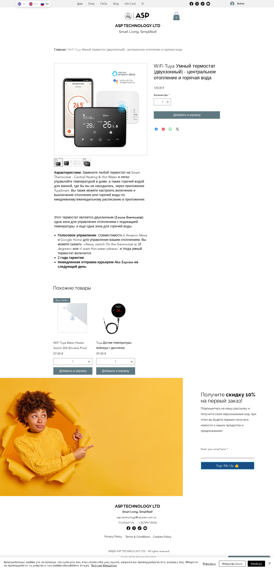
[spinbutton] (162, 102)
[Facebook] (191, 4)
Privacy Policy (113, 536)
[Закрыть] (269, 563)
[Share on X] (177, 129)
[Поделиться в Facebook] (156, 129)
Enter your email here (213, 449)
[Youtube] (145, 528)
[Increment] (168, 102)
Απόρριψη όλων (232, 564)
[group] (137, 336)
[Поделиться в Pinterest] (163, 129)
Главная (60, 49)
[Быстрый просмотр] (115, 317)
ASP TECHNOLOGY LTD (137, 25)
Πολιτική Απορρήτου (104, 565)
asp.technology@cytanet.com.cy (136, 517)
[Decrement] (156, 102)
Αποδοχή (256, 564)
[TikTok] (202, 4)
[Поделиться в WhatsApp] (170, 129)
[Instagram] (197, 4)
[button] (176, 16)
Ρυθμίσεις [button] (209, 564)
